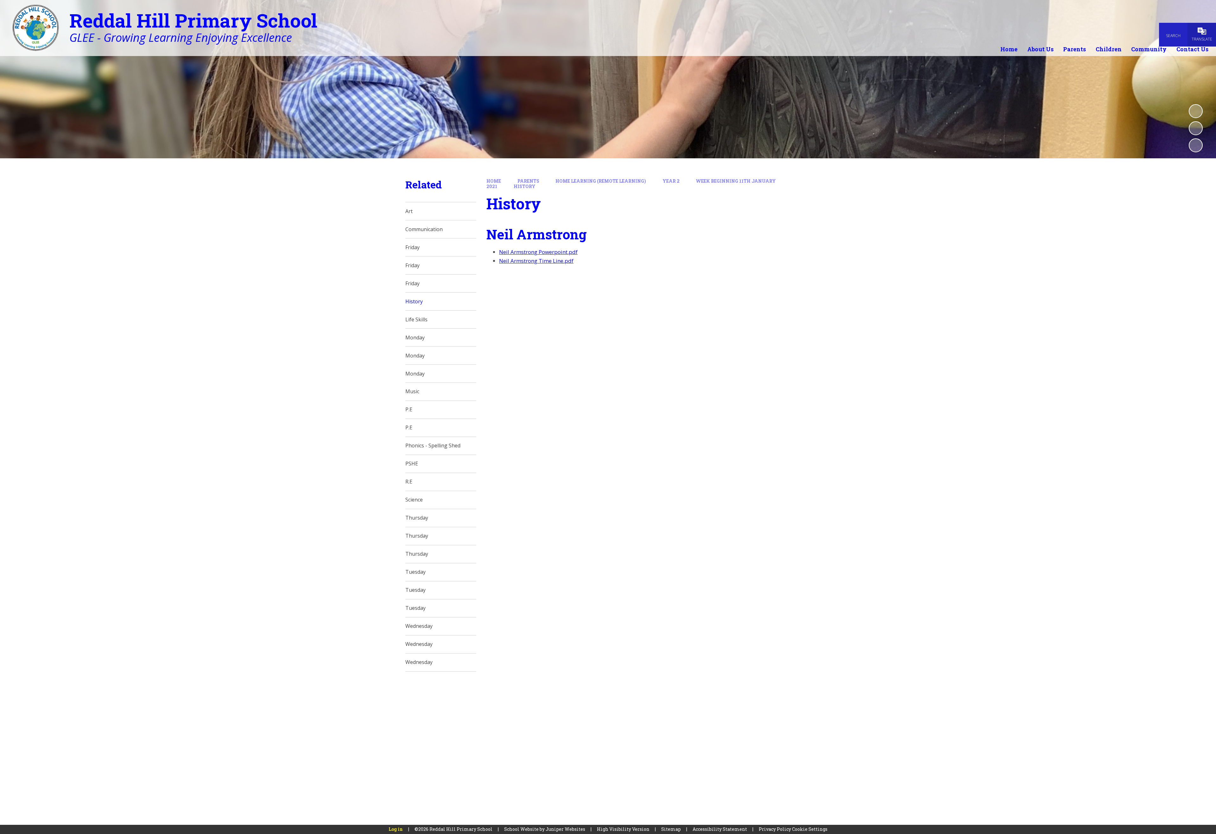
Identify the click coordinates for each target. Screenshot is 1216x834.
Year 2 (671, 181)
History (524, 186)
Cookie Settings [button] (809, 829)
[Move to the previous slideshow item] (1196, 128)
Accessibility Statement (720, 829)
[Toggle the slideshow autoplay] (1196, 111)
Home (493, 181)
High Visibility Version (623, 829)
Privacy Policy (775, 829)
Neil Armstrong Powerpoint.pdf (538, 252)
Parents (528, 181)
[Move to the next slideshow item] (1196, 145)
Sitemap (671, 829)
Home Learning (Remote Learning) (600, 181)
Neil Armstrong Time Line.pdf (536, 260)
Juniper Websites (565, 829)
